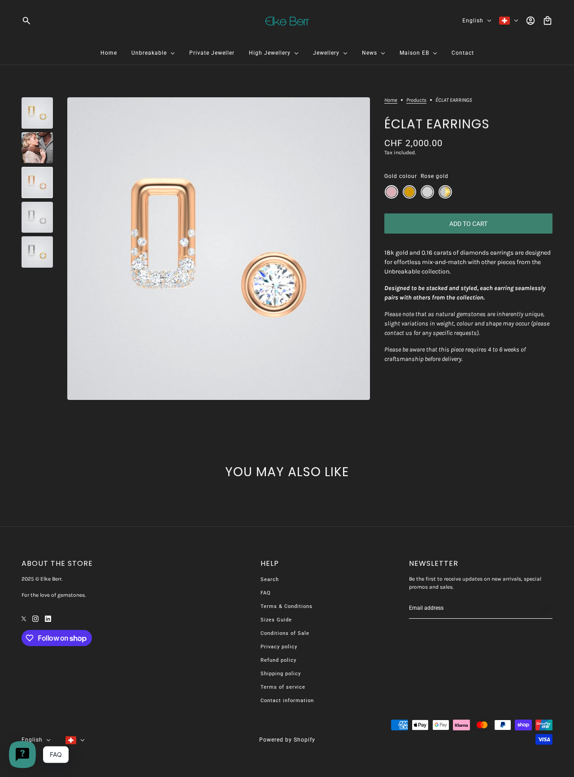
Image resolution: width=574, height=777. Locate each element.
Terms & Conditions (287, 606)
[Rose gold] (391, 192)
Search (270, 579)
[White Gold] (427, 192)
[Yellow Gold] (409, 192)
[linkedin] (48, 618)
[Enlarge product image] (218, 248)
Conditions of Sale (285, 633)
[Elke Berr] (287, 20)
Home (390, 100)
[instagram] (35, 618)
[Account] (530, 21)
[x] (24, 618)
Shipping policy (281, 674)
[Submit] (545, 608)
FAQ (266, 593)
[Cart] (547, 21)
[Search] (26, 21)
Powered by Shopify (287, 740)
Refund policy (278, 660)
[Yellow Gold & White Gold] (445, 192)
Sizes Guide (276, 620)
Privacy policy (279, 647)
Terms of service (283, 687)
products (416, 100)
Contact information (287, 700)
